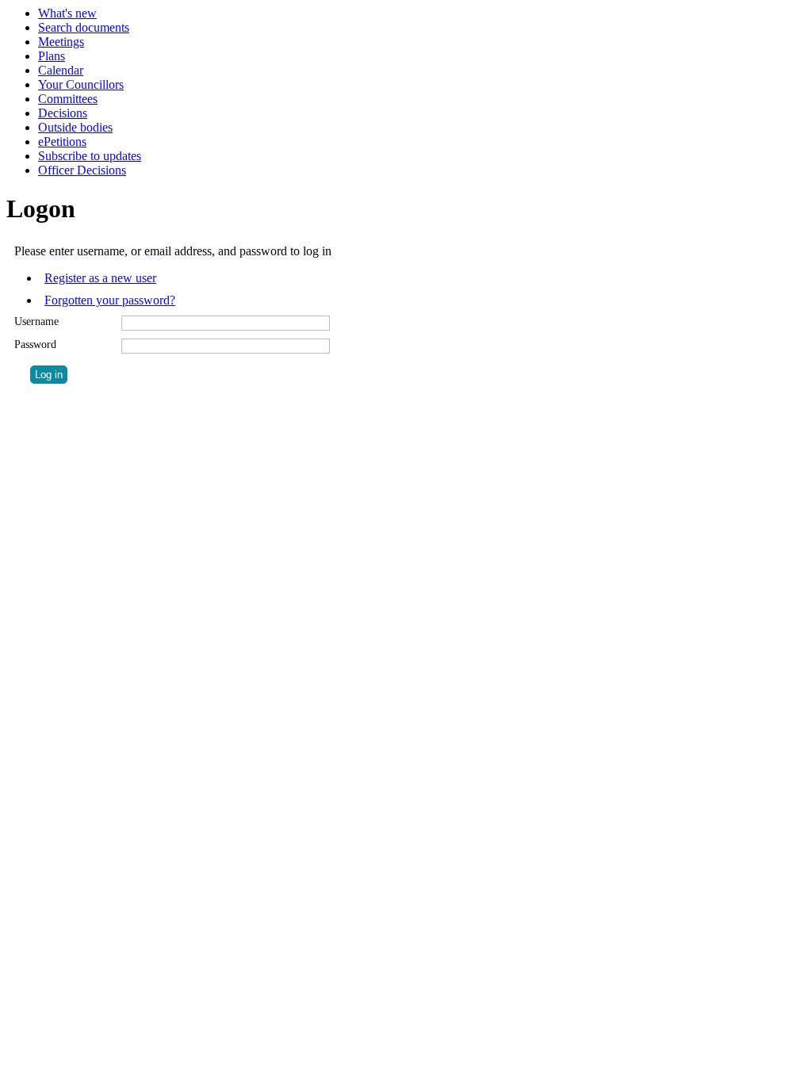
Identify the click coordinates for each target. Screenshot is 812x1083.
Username (36, 321)
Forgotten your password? (109, 300)
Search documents (83, 27)
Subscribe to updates (89, 156)
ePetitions (62, 141)
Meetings (61, 41)
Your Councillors (81, 84)
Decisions (62, 113)
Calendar (60, 70)
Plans (51, 56)
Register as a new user (100, 278)
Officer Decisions (82, 170)
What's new (67, 13)
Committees (68, 98)
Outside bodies (75, 127)
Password (35, 344)
